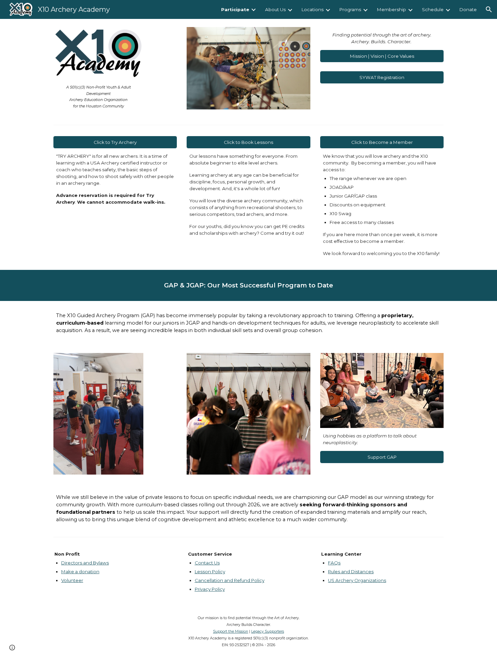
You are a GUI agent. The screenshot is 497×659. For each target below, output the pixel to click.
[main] (98, 96)
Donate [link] (468, 9)
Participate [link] (235, 9)
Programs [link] (350, 9)
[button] (489, 9)
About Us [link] (275, 9)
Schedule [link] (433, 9)
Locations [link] (313, 9)
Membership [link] (391, 9)
